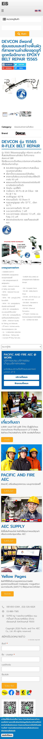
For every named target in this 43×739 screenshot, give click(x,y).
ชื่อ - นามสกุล (8, 654)
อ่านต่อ (7, 439)
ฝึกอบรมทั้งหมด (21, 383)
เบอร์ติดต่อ (6, 664)
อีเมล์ (5, 643)
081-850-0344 (13, 606)
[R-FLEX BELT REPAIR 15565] (39, 11)
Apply (25, 33)
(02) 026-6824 (28, 606)
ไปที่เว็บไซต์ (8, 491)
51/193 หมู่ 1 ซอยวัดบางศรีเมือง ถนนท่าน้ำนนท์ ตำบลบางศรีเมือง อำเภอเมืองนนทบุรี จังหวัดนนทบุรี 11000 (22, 618)
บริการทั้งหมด (21, 377)
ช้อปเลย (7, 593)
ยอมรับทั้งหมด (7, 735)
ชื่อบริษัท (5, 674)
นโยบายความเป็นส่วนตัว (8, 731)
